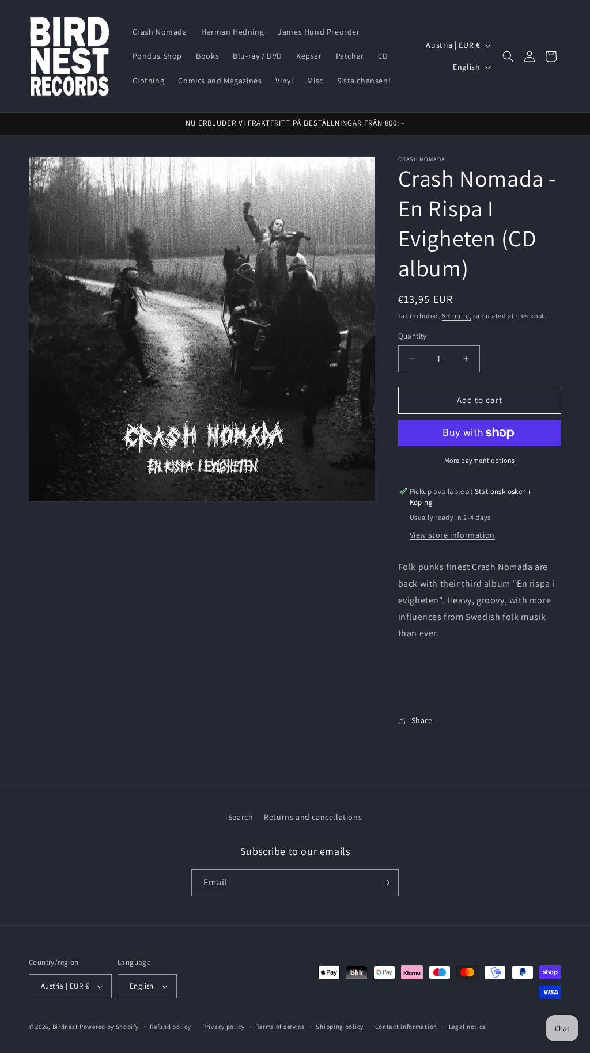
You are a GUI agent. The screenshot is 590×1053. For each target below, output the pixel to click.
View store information (452, 535)
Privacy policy (223, 1026)
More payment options (479, 460)
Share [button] (422, 720)
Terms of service (280, 1026)
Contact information (406, 1026)
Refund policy (170, 1026)
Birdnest (65, 1026)
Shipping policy (340, 1026)
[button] (508, 56)
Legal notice (467, 1026)
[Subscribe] (385, 882)
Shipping (456, 315)
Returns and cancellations (313, 817)
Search (241, 817)
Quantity (412, 336)
